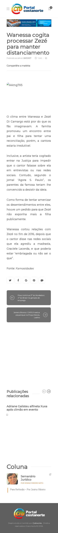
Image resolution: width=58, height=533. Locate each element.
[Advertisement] (29, 354)
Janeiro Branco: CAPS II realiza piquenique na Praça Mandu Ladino (27, 315)
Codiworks (37, 523)
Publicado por (13, 58)
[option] (28, 408)
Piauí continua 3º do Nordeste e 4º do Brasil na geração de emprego (31, 297)
